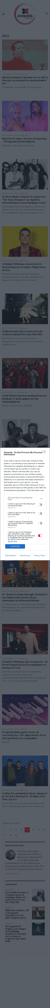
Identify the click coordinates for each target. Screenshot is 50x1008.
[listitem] (25, 498)
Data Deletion (10, 555)
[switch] (40, 504)
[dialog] (25, 504)
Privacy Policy (39, 555)
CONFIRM (15, 546)
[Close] (45, 452)
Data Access (25, 555)
